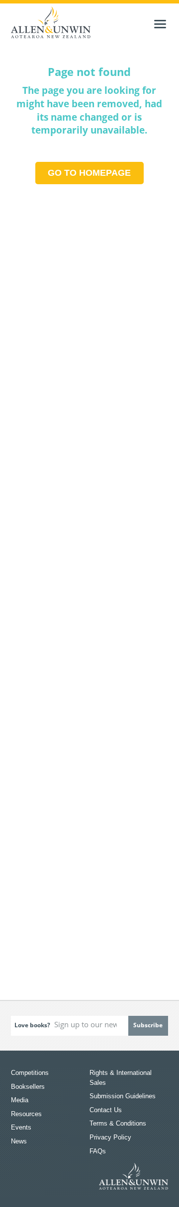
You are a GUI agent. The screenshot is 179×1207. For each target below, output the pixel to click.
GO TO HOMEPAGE (89, 173)
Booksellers (28, 1086)
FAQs (98, 1151)
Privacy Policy (110, 1137)
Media (19, 1100)
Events (21, 1127)
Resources (26, 1114)
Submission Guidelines (123, 1096)
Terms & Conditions (118, 1123)
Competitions (30, 1072)
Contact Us (106, 1110)
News (19, 1141)
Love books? (32, 1025)
